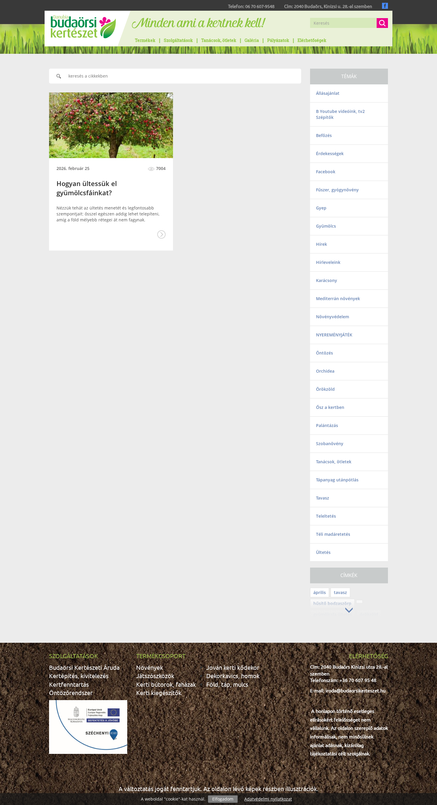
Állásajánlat (327, 93)
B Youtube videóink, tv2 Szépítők (340, 114)
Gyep (321, 208)
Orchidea (325, 371)
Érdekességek (330, 153)
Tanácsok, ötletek (218, 40)
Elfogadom (222, 799)
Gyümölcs (326, 226)
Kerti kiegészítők (158, 692)
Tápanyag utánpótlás (337, 480)
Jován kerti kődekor (232, 667)
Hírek (321, 244)
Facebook (325, 171)
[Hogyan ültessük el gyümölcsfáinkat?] (111, 125)
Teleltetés (326, 516)
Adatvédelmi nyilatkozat (268, 799)
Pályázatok (278, 40)
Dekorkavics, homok (233, 675)
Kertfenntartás (69, 684)
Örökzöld (325, 389)
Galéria (252, 40)
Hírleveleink (328, 262)
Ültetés (323, 552)
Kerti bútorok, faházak (166, 684)
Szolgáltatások (178, 40)
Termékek (145, 40)
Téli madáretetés (333, 534)
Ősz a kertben (330, 407)
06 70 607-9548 (259, 6)
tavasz (340, 592)
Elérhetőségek (312, 40)
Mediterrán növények (338, 298)
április (319, 592)
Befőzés (324, 135)
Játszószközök (155, 675)
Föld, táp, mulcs (227, 684)
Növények (149, 667)
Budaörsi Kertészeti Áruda (84, 667)
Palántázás (327, 425)
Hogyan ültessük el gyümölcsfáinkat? (86, 188)
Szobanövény (329, 443)
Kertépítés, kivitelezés (79, 675)
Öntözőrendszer (71, 692)
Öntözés (324, 353)
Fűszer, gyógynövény (337, 190)
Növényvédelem (332, 316)
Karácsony (326, 280)
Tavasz (322, 498)
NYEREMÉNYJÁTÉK (334, 335)
